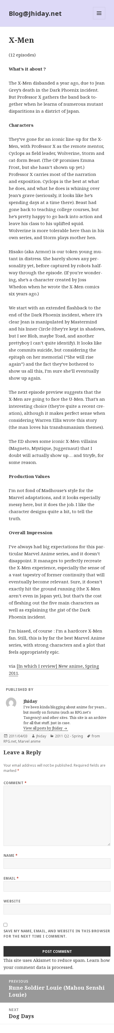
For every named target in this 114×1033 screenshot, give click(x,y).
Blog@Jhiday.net (35, 13)
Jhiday (41, 736)
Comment (15, 782)
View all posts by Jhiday (43, 728)
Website (12, 901)
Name (11, 855)
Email (11, 878)
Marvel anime (29, 741)
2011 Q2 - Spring (69, 736)
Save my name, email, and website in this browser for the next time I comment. (57, 933)
